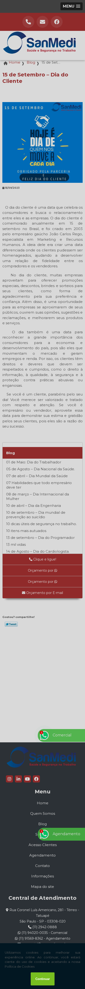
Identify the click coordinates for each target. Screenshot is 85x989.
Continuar (42, 979)
